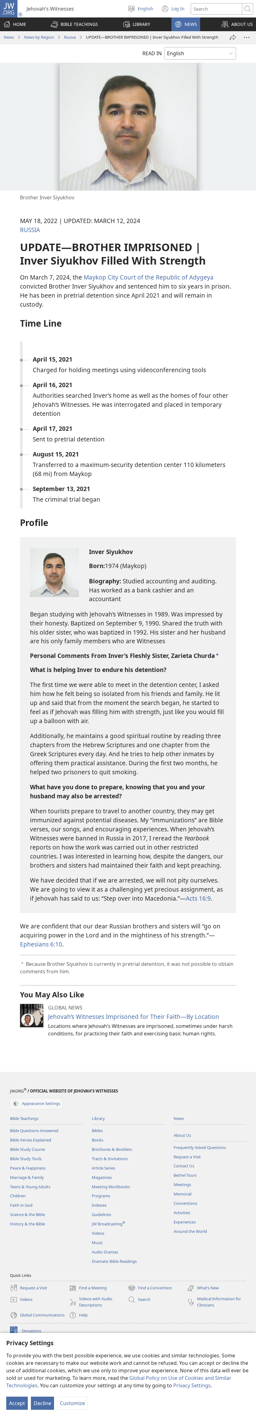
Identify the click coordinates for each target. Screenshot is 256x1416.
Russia (70, 37)
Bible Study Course (27, 1149)
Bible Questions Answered (34, 1130)
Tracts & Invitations (110, 1158)
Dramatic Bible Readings (114, 1261)
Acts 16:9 (198, 898)
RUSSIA (30, 230)
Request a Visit (187, 1157)
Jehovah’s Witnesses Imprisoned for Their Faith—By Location (133, 1016)
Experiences (185, 1222)
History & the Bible (27, 1224)
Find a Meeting (88, 1288)
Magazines (102, 1177)
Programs (101, 1196)
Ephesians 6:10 (41, 944)
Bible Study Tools (26, 1158)
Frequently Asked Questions (200, 1147)
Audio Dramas (105, 1252)
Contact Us (184, 1166)
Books (97, 1140)
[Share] (233, 37)
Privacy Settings (192, 1385)
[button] (74, 24)
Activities (182, 1212)
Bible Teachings (24, 1118)
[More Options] (246, 37)
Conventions (185, 1203)
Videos (98, 1233)
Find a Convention (150, 1288)
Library (98, 1118)
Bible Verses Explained (30, 1140)
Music (97, 1242)
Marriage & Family (27, 1177)
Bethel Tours (185, 1175)
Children (18, 1196)
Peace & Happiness (28, 1168)
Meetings (182, 1184)
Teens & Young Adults (30, 1187)
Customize (72, 1403)
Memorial (182, 1194)
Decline (42, 1403)
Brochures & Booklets (112, 1149)
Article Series (103, 1168)
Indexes (99, 1205)
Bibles (97, 1130)
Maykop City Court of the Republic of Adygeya (149, 277)
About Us (182, 1135)
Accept (17, 1403)
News (9, 37)
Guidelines (101, 1214)
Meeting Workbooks (111, 1187)
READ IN (152, 53)
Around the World (190, 1231)
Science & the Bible (27, 1214)
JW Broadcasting (108, 1224)
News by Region (39, 37)
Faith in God (21, 1205)
